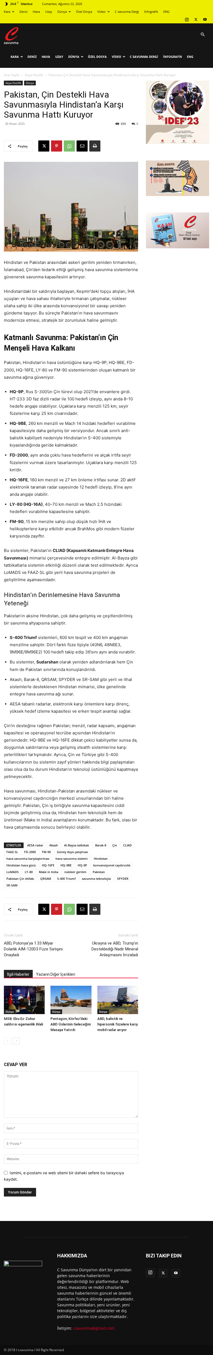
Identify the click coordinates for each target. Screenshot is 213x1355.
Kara (7, 11)
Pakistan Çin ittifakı (20, 878)
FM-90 (46, 852)
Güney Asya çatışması (72, 852)
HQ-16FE (48, 865)
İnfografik (151, 11)
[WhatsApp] (69, 146)
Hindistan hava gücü (21, 865)
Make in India (48, 872)
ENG (166, 11)
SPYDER (122, 878)
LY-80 (29, 872)
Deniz (23, 11)
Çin (114, 845)
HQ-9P (82, 865)
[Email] (82, 146)
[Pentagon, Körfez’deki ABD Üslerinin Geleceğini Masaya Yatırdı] (70, 1000)
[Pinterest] (56, 146)
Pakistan (99, 872)
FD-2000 (30, 852)
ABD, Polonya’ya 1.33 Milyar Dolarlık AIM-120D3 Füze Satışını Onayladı (33, 949)
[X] (196, 19)
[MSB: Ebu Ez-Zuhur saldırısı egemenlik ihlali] (24, 1000)
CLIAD (127, 845)
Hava (36, 11)
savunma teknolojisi (96, 878)
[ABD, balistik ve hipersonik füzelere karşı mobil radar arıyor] (117, 1000)
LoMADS (12, 872)
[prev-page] (7, 1040)
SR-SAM (11, 885)
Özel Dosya (84, 11)
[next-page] (16, 1040)
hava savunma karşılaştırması (27, 858)
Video (101, 11)
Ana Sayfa (11, 75)
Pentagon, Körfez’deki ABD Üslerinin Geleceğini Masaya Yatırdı (70, 1024)
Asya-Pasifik (34, 75)
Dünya (62, 11)
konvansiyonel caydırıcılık (111, 865)
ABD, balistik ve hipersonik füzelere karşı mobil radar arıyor (117, 1024)
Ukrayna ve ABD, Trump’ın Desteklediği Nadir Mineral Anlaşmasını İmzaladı (115, 949)
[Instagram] (186, 19)
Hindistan (101, 858)
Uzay (48, 11)
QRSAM (45, 878)
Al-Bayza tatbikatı (76, 845)
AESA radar (35, 845)
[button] (202, 34)
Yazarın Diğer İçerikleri (55, 974)
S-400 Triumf (66, 878)
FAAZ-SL (12, 852)
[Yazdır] (94, 146)
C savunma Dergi (127, 11)
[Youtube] (205, 19)
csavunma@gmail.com (94, 1328)
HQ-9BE (66, 865)
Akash (53, 845)
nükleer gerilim (75, 872)
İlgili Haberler (18, 974)
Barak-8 (100, 845)
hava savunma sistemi (71, 858)
